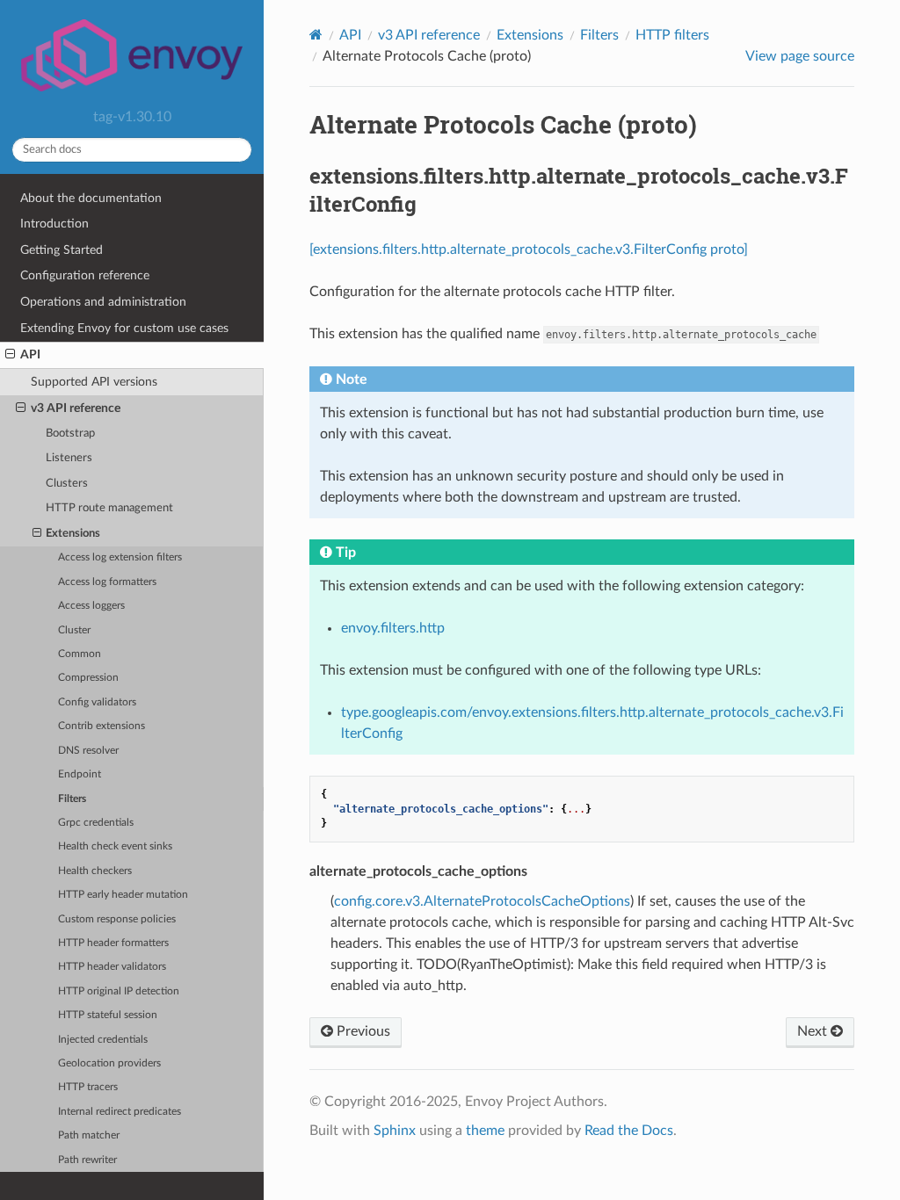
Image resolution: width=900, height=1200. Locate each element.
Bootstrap (70, 433)
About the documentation (91, 198)
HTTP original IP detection (118, 991)
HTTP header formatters (113, 943)
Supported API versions (94, 381)
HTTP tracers (88, 1087)
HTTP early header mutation (123, 895)
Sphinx (395, 1131)
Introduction (54, 223)
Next (814, 1031)
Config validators (97, 702)
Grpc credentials (96, 823)
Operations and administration (103, 301)
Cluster (74, 630)
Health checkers (95, 871)
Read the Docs (628, 1131)
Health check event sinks (115, 846)
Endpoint (79, 774)
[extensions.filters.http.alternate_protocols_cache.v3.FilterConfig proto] (528, 249)
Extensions (73, 533)
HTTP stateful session (107, 1015)
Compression (88, 678)
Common (79, 654)
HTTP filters (672, 35)
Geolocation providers (109, 1063)
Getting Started (61, 250)
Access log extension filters (120, 557)
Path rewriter (87, 1160)
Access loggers (91, 606)
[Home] (316, 34)
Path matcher (89, 1135)
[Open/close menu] (10, 355)
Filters (72, 799)
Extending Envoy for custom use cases (124, 328)
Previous (361, 1031)
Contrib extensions (101, 726)
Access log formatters (107, 582)
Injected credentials (103, 1040)
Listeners (69, 458)
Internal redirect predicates (119, 1112)
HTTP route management (109, 508)
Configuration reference (84, 275)
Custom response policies (117, 919)
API (30, 354)
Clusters (67, 483)
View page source (799, 56)
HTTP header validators (112, 967)
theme (485, 1131)
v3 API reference (75, 408)
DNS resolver (88, 750)
